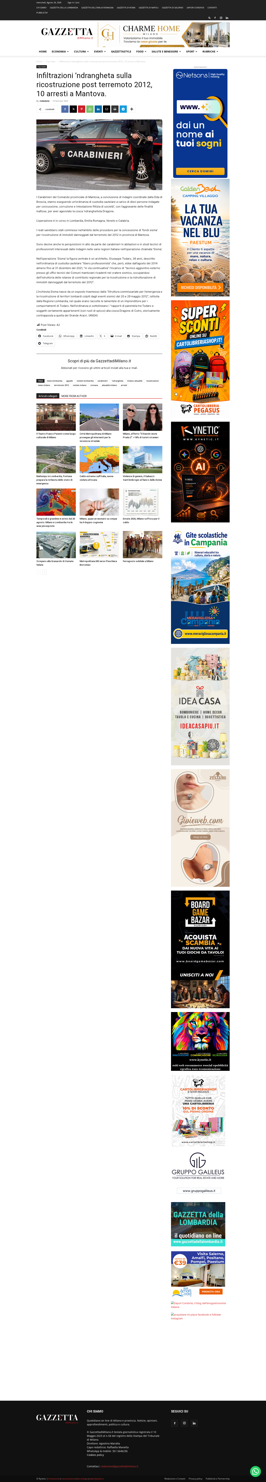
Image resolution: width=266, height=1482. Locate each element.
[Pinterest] (81, 109)
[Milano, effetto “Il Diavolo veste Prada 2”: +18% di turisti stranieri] (142, 417)
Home (43, 51)
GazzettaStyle (121, 51)
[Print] (115, 109)
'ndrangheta (117, 380)
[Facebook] (215, 17)
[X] (73, 109)
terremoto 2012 (61, 385)
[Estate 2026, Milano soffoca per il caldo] (142, 502)
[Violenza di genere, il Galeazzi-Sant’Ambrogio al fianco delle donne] (142, 459)
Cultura (80, 51)
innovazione (54, 1478)
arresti (124, 385)
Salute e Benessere (165, 51)
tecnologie (83, 1478)
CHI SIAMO (41, 7)
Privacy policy (195, 1478)
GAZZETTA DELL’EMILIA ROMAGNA (97, 7)
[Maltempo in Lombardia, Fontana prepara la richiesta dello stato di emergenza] (56, 459)
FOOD (139, 51)
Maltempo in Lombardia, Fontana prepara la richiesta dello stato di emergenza (54, 480)
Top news (51, 61)
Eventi (98, 51)
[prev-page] (38, 572)
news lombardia (54, 380)
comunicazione (68, 1478)
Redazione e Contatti (174, 1478)
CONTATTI (212, 7)
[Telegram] (123, 109)
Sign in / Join (73, 2)
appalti (69, 380)
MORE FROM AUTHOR (74, 396)
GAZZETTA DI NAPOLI (149, 7)
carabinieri (103, 380)
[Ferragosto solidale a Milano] (142, 544)
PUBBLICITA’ (42, 12)
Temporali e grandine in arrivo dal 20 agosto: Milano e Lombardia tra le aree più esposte (55, 522)
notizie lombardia (85, 380)
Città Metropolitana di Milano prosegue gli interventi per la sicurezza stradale (95, 437)
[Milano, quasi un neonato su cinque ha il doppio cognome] (99, 502)
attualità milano (109, 385)
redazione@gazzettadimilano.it (119, 1466)
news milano (44, 385)
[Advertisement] (200, 1362)
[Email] (106, 109)
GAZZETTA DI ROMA (126, 7)
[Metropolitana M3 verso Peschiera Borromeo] (99, 544)
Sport (190, 51)
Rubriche (208, 51)
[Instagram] (221, 17)
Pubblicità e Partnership (218, 1478)
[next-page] (44, 572)
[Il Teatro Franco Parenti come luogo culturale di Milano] (56, 417)
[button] (209, 17)
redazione (45, 100)
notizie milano (79, 385)
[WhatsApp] (90, 109)
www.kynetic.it (96, 1478)
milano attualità (134, 380)
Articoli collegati (48, 396)
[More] (132, 109)
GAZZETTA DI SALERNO (172, 7)
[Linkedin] (227, 17)
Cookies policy (95, 1455)
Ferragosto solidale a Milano (138, 561)
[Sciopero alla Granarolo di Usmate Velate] (56, 544)
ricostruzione (152, 380)
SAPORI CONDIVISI (195, 7)
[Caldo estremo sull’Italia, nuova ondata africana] (99, 459)
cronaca (94, 385)
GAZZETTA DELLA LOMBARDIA (64, 7)
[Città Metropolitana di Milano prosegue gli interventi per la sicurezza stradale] (99, 417)
